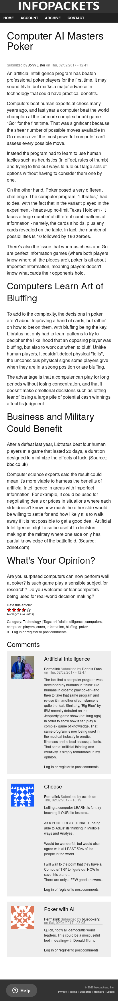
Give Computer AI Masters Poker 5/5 (28, 609)
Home (8, 17)
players (29, 626)
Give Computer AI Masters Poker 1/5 (9, 609)
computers (93, 621)
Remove (99, 992)
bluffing (71, 626)
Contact (76, 17)
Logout (111, 992)
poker (83, 626)
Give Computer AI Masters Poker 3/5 (19, 609)
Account (29, 17)
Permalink (52, 668)
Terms (73, 992)
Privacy (62, 992)
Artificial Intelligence (67, 658)
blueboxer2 (91, 919)
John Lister (36, 64)
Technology (32, 621)
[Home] (59, 6)
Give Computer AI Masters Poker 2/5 (14, 609)
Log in (17, 631)
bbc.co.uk (16, 464)
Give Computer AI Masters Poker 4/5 (23, 609)
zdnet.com (17, 547)
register (32, 631)
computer (14, 626)
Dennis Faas (92, 668)
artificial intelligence (68, 621)
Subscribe (85, 992)
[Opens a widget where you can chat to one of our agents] (21, 991)
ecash (86, 796)
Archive (53, 17)
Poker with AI (59, 908)
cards (40, 626)
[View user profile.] (22, 677)
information (55, 626)
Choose (53, 786)
